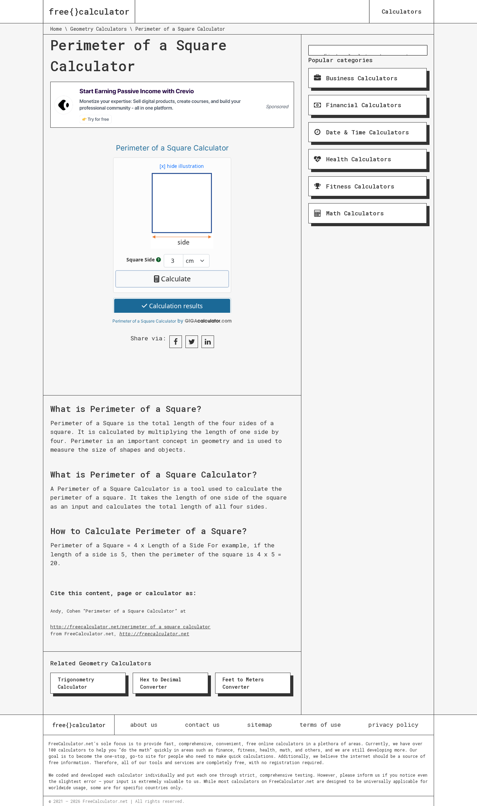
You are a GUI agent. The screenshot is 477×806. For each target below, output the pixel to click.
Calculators (401, 11)
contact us (202, 724)
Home (56, 28)
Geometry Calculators (98, 28)
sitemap (259, 724)
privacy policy (393, 724)
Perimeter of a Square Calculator (144, 321)
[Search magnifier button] (313, 50)
